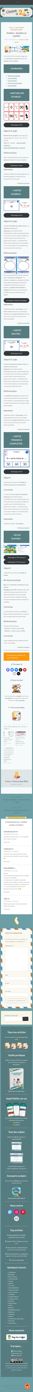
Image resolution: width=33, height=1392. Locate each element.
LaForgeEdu (11, 1294)
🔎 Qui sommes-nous (16, 1353)
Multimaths (11, 1312)
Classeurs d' (17, 1260)
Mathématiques (16, 30)
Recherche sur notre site (11, 1015)
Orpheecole (11, 1314)
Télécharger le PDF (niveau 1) (17, 557)
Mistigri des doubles (14, 76)
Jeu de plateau (12, 85)
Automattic (23, 1388)
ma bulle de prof (10, 832)
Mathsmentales (12, 1303)
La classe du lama (13, 1292)
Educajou (10, 1283)
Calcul (11, 27)
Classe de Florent (13, 1279)
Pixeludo (10, 1316)
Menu (18, 2)
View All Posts (16, 784)
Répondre (7, 842)
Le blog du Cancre (13, 1299)
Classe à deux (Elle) (20, 781)
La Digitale (11, 1272)
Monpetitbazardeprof (14, 1310)
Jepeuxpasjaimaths (13, 1288)
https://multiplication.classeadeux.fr (17, 1168)
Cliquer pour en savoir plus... (16, 1091)
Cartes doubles (12, 78)
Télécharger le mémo (16, 165)
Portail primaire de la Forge (15, 1318)
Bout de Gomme (12, 1277)
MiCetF (10, 1305)
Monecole (11, 1307)
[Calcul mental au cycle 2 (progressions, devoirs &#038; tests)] (21, 734)
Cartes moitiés (12, 81)
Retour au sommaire (24, 183)
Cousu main (19, 27)
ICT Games (11, 1285)
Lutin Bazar (11, 1301)
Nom (7, 975)
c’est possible (21, 700)
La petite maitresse (13, 1296)
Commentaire (9, 946)
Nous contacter (17, 1355)
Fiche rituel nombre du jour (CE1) (8, 739)
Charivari (10, 1281)
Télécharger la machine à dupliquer (16, 300)
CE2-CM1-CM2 (21, 1250)
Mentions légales (17, 1351)
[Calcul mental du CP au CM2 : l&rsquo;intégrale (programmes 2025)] (9, 750)
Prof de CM (11, 1321)
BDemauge (11, 1274)
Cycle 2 (17, 1122)
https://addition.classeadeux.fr (16, 1166)
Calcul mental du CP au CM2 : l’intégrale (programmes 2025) (8, 757)
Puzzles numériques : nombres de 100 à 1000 (16, 799)
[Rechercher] (25, 1019)
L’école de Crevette (13, 1290)
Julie (5, 899)
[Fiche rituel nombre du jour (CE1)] (9, 734)
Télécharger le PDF (16, 125)
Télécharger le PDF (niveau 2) (17, 562)
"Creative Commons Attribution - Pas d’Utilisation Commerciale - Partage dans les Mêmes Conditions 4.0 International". (17, 1368)
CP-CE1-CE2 (11, 1250)
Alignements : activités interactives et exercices (16, 810)
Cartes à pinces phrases (15, 83)
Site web (8, 991)
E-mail (7, 983)
